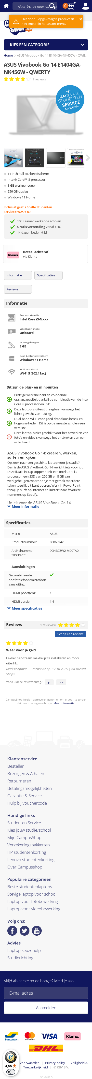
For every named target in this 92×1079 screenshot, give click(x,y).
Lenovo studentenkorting (30, 859)
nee (61, 682)
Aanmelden (46, 1007)
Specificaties (46, 275)
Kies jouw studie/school (29, 830)
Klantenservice (22, 759)
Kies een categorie (30, 44)
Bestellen (16, 766)
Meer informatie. (64, 703)
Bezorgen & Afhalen (25, 773)
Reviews (12, 289)
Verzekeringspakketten (28, 845)
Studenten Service (24, 822)
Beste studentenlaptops (29, 886)
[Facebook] (12, 931)
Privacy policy (55, 1063)
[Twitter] (24, 931)
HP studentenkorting (26, 852)
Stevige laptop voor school (31, 894)
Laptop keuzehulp (24, 950)
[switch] (10, 1072)
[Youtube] (37, 931)
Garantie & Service (24, 795)
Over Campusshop (24, 867)
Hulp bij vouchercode (27, 803)
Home (8, 55)
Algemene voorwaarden (22, 1063)
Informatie (14, 275)
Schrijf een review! (70, 634)
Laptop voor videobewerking (33, 909)
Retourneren (19, 781)
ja (49, 682)
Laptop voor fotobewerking (32, 901)
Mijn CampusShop (24, 837)
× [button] (80, 19)
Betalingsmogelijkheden (29, 788)
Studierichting (20, 957)
